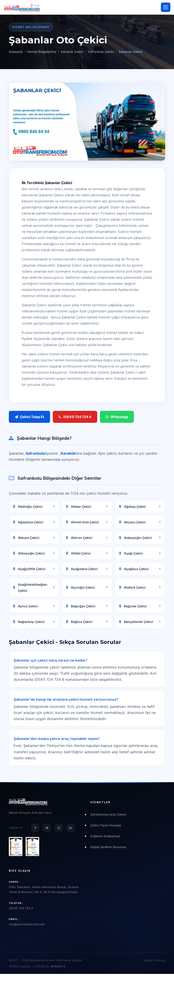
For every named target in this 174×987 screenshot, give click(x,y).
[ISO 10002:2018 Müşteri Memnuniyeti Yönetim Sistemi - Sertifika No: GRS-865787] (32, 846)
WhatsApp (119, 417)
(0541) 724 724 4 (77, 417)
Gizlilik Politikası (154, 960)
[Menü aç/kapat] (165, 7)
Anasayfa (16, 52)
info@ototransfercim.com (27, 924)
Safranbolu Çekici (101, 52)
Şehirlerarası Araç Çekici (108, 814)
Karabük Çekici (72, 52)
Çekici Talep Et (32, 417)
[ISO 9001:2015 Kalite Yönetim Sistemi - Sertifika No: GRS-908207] (15, 846)
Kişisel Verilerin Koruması (108, 847)
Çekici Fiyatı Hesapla (105, 825)
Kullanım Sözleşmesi (105, 836)
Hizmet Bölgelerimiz (41, 52)
